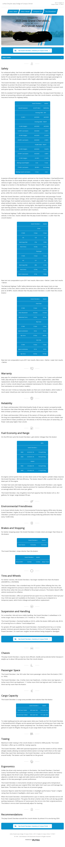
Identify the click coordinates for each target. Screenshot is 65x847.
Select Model (25, 11)
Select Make (13, 11)
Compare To (37, 11)
